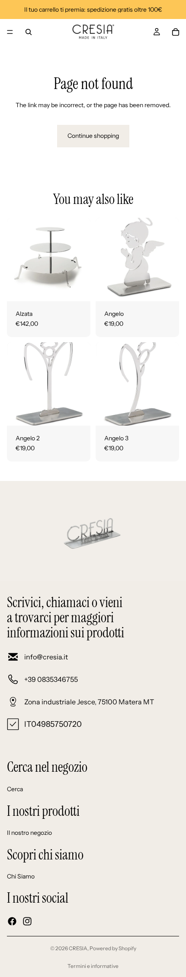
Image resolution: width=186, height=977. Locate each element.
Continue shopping (93, 136)
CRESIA (78, 948)
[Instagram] (27, 921)
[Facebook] (12, 921)
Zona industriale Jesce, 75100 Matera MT (89, 701)
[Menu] (10, 32)
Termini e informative (93, 966)
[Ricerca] (28, 31)
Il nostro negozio (29, 833)
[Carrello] (175, 31)
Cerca (15, 789)
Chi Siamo (21, 877)
